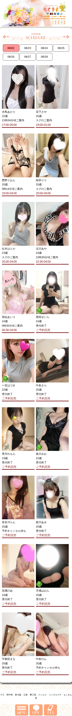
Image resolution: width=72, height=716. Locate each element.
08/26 (10, 56)
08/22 (10, 48)
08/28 (44, 56)
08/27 (27, 56)
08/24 (44, 48)
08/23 (27, 48)
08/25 (61, 48)
